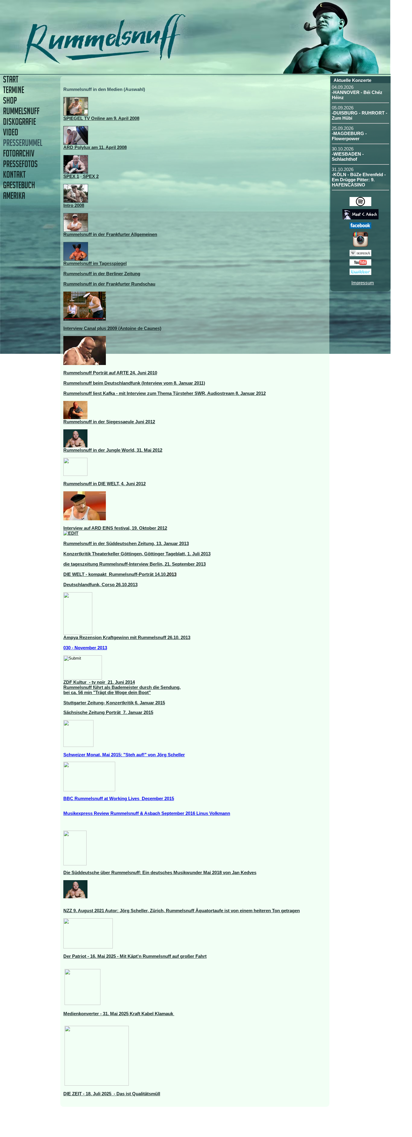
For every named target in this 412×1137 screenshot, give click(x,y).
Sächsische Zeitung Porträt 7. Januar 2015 (108, 712)
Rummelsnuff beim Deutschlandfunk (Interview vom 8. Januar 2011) (134, 383)
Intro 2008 (73, 205)
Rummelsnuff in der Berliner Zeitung (101, 273)
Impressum (362, 282)
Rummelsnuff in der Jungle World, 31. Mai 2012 (112, 450)
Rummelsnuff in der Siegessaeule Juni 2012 (109, 421)
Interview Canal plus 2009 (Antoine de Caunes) (112, 328)
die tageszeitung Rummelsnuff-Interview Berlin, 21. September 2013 (134, 564)
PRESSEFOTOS (20, 164)
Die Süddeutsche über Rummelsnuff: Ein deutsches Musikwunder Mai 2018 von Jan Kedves (159, 872)
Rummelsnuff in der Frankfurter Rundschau (109, 283)
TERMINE (13, 90)
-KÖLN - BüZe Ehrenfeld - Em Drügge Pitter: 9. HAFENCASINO (359, 179)
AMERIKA (14, 196)
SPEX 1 (71, 176)
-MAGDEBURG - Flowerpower (349, 136)
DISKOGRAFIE (19, 122)
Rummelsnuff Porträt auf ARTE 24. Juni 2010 (110, 372)
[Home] (147, 61)
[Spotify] (360, 204)
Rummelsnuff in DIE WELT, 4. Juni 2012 (104, 483)
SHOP (10, 100)
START (10, 79)
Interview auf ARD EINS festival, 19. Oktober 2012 (115, 528)
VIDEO (10, 132)
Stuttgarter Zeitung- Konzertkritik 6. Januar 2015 (114, 702)
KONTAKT (14, 174)
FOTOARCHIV (18, 153)
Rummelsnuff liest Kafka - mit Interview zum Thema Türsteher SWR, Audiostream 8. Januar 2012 (164, 393)
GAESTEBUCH (19, 185)
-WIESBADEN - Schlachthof (348, 156)
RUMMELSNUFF (21, 111)
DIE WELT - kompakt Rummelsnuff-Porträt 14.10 (119, 574)
